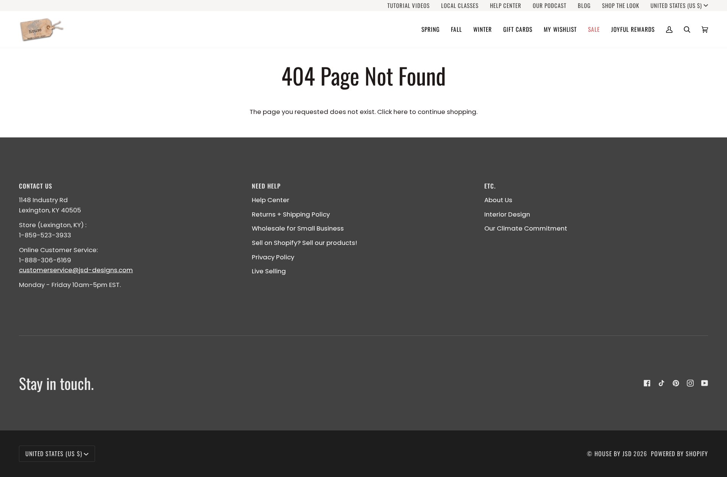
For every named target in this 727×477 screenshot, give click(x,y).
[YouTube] (704, 383)
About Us (498, 199)
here (400, 111)
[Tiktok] (661, 383)
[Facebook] (647, 383)
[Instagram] (690, 383)
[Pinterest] (675, 383)
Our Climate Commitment (525, 228)
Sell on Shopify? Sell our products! (304, 242)
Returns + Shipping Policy (291, 214)
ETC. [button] (490, 185)
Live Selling (269, 271)
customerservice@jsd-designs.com (76, 269)
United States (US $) (676, 5)
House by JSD (613, 453)
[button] (430, 29)
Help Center (270, 199)
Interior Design (507, 214)
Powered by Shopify (679, 453)
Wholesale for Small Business (298, 228)
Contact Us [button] (35, 185)
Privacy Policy (273, 257)
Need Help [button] (266, 185)
